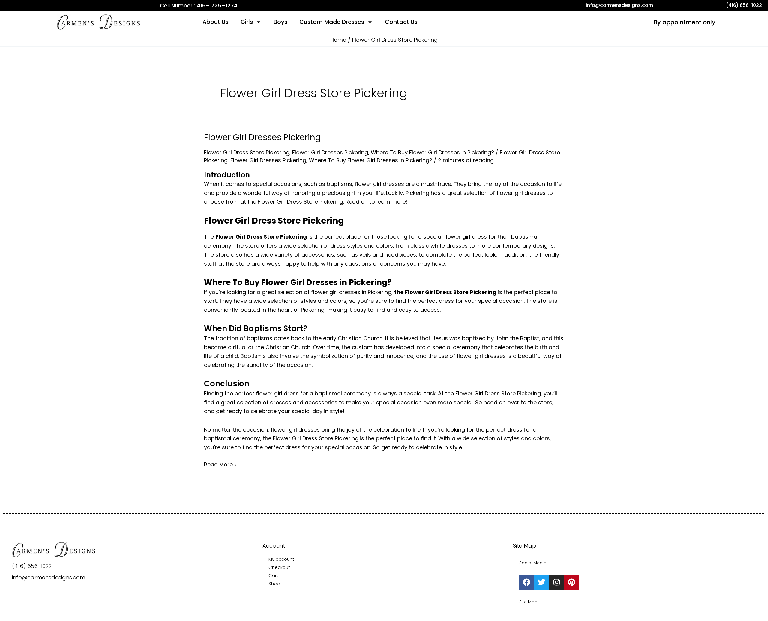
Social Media (533, 563)
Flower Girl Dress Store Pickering (247, 152)
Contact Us (401, 22)
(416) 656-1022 (32, 566)
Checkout (279, 567)
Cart (273, 575)
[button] (636, 562)
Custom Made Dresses (331, 22)
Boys (280, 22)
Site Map (528, 602)
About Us (215, 22)
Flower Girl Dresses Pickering (262, 137)
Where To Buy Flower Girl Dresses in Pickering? (432, 152)
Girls (247, 22)
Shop (274, 583)
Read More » (220, 464)
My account (281, 559)
